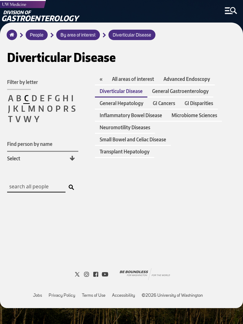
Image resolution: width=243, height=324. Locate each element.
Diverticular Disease (132, 35)
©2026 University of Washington (172, 295)
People (36, 35)
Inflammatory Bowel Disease (131, 115)
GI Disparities (199, 103)
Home (11, 38)
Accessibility (125, 293)
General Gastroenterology (180, 91)
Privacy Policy (63, 293)
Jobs (39, 293)
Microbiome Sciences (194, 115)
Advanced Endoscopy (187, 79)
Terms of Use (95, 293)
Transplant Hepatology (125, 151)
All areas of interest (133, 79)
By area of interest (78, 35)
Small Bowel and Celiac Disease (133, 139)
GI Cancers (164, 103)
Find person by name (29, 144)
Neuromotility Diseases (125, 127)
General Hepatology (121, 103)
